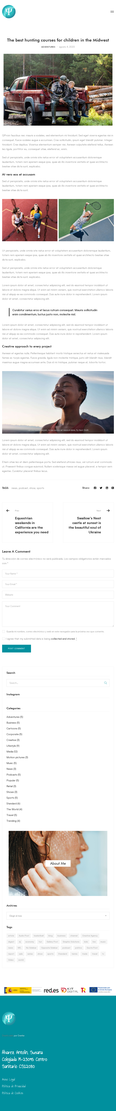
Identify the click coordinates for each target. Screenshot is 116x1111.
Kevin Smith (84, 430)
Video (11, 960)
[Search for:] (58, 682)
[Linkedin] (106, 488)
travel (94, 954)
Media (12, 751)
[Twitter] (101, 488)
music (103, 941)
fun (40, 941)
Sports (12, 797)
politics (78, 948)
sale (21, 954)
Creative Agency (90, 935)
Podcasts (14, 774)
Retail (11, 786)
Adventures (48, 47)
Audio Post (24, 935)
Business (13, 722)
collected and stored (63, 638)
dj (20, 941)
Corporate (14, 734)
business (61, 935)
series (30, 954)
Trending (13, 820)
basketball (39, 935)
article (11, 935)
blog (50, 935)
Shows (12, 791)
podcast (23, 488)
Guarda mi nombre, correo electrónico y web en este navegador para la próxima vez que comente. (55, 631)
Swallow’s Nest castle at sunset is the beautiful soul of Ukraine (85, 521)
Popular (13, 780)
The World (14, 809)
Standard (13, 803)
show (32, 488)
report (11, 954)
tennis (74, 954)
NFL (19, 948)
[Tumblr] (112, 488)
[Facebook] (95, 488)
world (21, 960)
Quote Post (92, 948)
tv (103, 954)
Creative (13, 739)
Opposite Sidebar (49, 948)
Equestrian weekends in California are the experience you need (31, 521)
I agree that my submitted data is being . (41, 638)
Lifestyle (13, 745)
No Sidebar (31, 948)
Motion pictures (17, 757)
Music (12, 763)
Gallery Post (52, 941)
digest (11, 941)
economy (29, 941)
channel (74, 935)
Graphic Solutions (71, 941)
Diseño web (7, 1035)
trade (84, 954)
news (14, 488)
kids (86, 941)
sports (40, 488)
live (94, 941)
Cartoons (14, 728)
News (11, 768)
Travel (12, 815)
